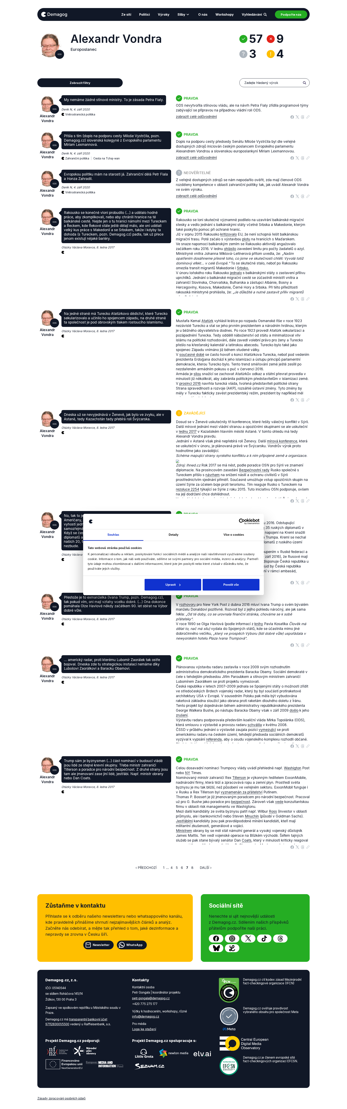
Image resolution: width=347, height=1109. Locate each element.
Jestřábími (184, 821)
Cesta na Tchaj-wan (106, 158)
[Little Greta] (144, 1053)
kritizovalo (228, 234)
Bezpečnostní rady (254, 470)
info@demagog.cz (145, 1016)
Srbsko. (243, 268)
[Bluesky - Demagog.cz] (216, 948)
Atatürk (207, 321)
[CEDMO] (244, 1043)
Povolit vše (231, 584)
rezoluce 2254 (187, 489)
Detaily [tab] (174, 534)
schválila (255, 725)
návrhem (212, 475)
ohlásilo (230, 249)
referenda (214, 739)
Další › (205, 868)
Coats (246, 840)
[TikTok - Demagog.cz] (264, 939)
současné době (191, 354)
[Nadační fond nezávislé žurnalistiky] (57, 1051)
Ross (273, 811)
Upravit (170, 584)
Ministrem (184, 830)
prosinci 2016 (190, 383)
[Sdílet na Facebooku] (292, 116)
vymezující (267, 729)
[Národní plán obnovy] (85, 1051)
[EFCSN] (229, 1065)
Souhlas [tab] (113, 534)
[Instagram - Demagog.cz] (232, 939)
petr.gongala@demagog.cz (151, 998)
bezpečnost (240, 802)
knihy (258, 624)
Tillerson (239, 777)
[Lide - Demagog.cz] (232, 948)
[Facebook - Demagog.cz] (216, 939)
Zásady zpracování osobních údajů (61, 1098)
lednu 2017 (188, 431)
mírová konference (282, 441)
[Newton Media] (174, 1053)
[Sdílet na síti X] (297, 116)
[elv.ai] (202, 1053)
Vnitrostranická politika (80, 114)
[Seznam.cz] (150, 1066)
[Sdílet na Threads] (302, 116)
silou (197, 374)
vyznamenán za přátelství (241, 792)
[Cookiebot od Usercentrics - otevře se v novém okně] (241, 521)
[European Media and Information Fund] (104, 1064)
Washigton (292, 768)
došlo (294, 710)
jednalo (236, 273)
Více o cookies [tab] (234, 534)
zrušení (182, 715)
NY (187, 773)
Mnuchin (252, 816)
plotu (246, 239)
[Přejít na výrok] (308, 116)
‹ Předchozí (146, 868)
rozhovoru (187, 604)
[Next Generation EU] (64, 1064)
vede (279, 802)
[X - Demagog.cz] (248, 939)
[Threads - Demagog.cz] (280, 939)
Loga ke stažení (144, 1029)
